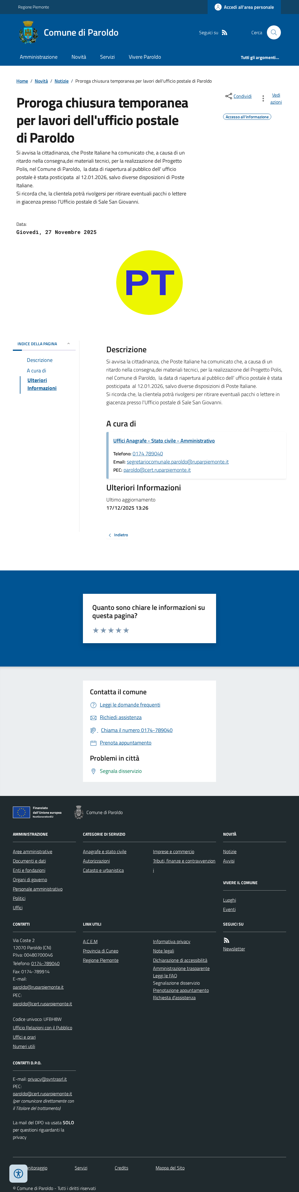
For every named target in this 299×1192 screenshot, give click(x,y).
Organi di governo (30, 879)
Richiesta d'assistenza (174, 997)
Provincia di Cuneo (100, 950)
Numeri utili (24, 1046)
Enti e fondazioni (29, 870)
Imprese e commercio (173, 851)
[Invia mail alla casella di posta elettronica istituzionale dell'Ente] (38, 987)
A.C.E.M (90, 941)
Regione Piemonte (33, 7)
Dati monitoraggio (30, 1167)
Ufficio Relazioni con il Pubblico (42, 1027)
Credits (121, 1167)
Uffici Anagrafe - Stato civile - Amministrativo (164, 441)
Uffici (17, 907)
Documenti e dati (29, 860)
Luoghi (229, 899)
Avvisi (228, 860)
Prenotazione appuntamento (181, 990)
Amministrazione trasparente (181, 968)
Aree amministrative (32, 851)
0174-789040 (45, 963)
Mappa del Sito (170, 1167)
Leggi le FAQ (165, 975)
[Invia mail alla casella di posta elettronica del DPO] (47, 1079)
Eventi (229, 909)
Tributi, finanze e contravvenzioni (184, 865)
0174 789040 (148, 453)
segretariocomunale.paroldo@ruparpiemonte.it (178, 462)
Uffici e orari (24, 1036)
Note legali (163, 950)
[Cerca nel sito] (271, 32)
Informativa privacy (171, 941)
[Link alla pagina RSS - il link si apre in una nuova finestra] (224, 32)
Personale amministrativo (37, 888)
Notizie (62, 80)
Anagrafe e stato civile (104, 851)
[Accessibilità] (18, 1173)
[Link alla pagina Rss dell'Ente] (226, 940)
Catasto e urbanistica (103, 870)
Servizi (107, 57)
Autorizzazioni (96, 860)
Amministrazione (39, 57)
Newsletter (234, 948)
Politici (19, 898)
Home (22, 80)
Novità (79, 57)
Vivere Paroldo (145, 57)
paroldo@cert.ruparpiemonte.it (157, 470)
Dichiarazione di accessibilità (180, 960)
